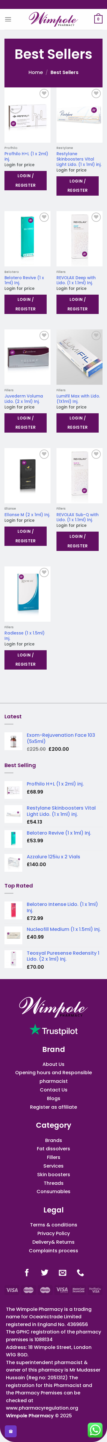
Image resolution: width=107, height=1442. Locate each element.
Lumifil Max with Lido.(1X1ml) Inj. (78, 399)
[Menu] (8, 19)
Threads (54, 1183)
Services (53, 1166)
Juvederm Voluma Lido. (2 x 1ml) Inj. (23, 399)
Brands (53, 1140)
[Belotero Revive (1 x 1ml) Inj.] (27, 238)
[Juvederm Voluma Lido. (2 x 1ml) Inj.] (27, 357)
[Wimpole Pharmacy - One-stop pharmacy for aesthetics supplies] (53, 19)
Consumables (53, 1191)
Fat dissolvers (53, 1148)
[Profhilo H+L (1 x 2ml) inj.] (27, 115)
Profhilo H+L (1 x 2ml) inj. (26, 156)
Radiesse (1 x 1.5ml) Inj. (24, 636)
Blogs (53, 1098)
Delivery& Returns (53, 1242)
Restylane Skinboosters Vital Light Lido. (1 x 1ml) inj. (78, 159)
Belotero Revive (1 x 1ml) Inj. (24, 280)
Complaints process (53, 1250)
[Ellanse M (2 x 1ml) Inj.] (27, 475)
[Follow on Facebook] (27, 1273)
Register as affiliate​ (53, 1107)
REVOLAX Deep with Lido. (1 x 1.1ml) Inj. (76, 280)
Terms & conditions (53, 1224)
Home (36, 72)
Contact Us (53, 1089)
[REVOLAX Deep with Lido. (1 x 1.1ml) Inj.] (79, 238)
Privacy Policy (53, 1233)
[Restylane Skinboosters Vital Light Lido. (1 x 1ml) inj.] (79, 115)
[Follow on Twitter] (44, 1273)
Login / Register (25, 180)
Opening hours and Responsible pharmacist (53, 1077)
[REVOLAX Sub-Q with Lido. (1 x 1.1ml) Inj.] (79, 475)
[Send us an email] (62, 1273)
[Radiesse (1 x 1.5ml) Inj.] (27, 594)
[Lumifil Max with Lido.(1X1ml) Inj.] (79, 357)
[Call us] (80, 1273)
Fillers (53, 1157)
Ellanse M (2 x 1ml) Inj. (27, 515)
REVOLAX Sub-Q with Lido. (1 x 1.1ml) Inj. (77, 517)
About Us (53, 1064)
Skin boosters (53, 1174)
